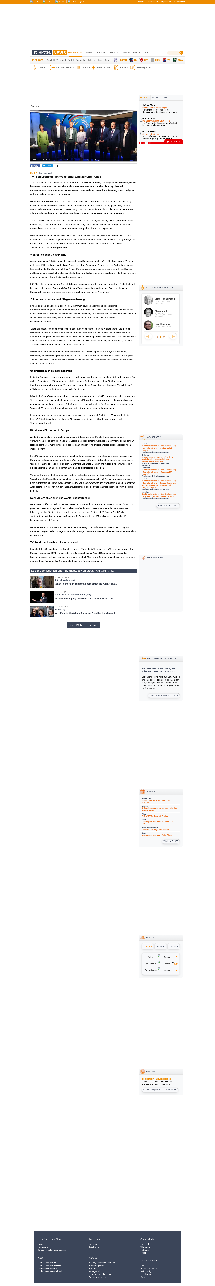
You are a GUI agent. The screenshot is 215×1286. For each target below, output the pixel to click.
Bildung (91, 60)
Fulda (143, 1265)
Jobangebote (153, 437)
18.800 (61, 2)
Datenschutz (179, 2)
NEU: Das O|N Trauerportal (160, 287)
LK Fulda (86, 67)
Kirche (100, 60)
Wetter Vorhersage (97, 1277)
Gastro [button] (137, 52)
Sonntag (148, 946)
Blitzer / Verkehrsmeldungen (102, 1263)
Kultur (107, 60)
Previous (148, 336)
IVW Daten (94, 1247)
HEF (146, 60)
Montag (160, 946)
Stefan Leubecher (164, 324)
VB (168, 60)
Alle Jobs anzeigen (168, 505)
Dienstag (174, 946)
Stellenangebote (96, 1265)
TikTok (143, 1253)
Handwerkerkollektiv (65, 67)
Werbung (93, 1244)
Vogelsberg (145, 1274)
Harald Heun (161, 299)
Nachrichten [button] (75, 52)
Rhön (180, 60)
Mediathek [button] (101, 52)
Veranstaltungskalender (100, 1274)
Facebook (144, 1244)
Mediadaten (153, 2)
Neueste (144, 97)
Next (173, 336)
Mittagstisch (95, 1271)
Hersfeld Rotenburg (149, 1268)
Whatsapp (145, 1247)
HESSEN (123, 60)
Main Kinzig (145, 1271)
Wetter (150, 937)
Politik (71, 60)
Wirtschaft (61, 60)
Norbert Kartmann (165, 311)
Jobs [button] (147, 52)
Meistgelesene (160, 97)
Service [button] (114, 52)
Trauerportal (43, 67)
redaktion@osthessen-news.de (160, 1090)
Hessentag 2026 (143, 67)
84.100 (49, 2)
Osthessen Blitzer (48, 1268)
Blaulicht (51, 60)
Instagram (145, 1250)
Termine (125, 52)
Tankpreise (123, 67)
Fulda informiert (104, 67)
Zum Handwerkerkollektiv (163, 695)
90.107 (36, 2)
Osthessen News (47, 1263)
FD (135, 60)
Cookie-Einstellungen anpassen (52, 1250)
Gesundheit (81, 60)
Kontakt (141, 2)
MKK (157, 60)
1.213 (84, 2)
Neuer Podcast (155, 557)
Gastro (92, 1268)
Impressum (166, 2)
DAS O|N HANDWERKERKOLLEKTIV (163, 658)
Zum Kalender (170, 841)
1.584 (73, 2)
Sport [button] (89, 52)
